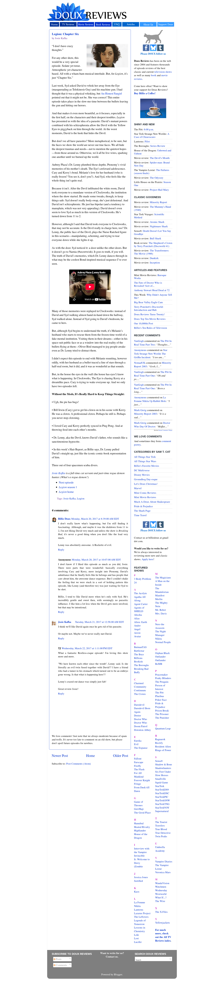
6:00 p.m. (149, 129)
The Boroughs (141, 665)
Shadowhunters (163, 768)
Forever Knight (142, 780)
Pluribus (159, 696)
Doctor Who (140, 719)
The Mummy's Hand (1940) (152, 208)
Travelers (160, 825)
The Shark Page (142, 510)
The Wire (160, 901)
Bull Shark (155, 238)
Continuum (140, 690)
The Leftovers (141, 916)
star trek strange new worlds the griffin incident (150, 353)
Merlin (158, 599)
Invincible (139, 855)
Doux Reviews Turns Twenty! (149, 314)
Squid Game (161, 782)
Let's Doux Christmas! (146, 484)
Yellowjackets (162, 922)
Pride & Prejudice (143, 506)
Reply (61, 549)
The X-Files (161, 912)
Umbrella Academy (160, 848)
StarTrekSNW (162, 800)
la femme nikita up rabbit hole (150, 399)
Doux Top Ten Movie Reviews (150, 319)
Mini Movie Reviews (145, 497)
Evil (136, 744)
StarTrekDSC (162, 793)
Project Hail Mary (159, 189)
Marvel (138, 488)
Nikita (158, 638)
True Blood (161, 829)
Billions (138, 658)
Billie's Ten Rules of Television (150, 328)
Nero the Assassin (159, 626)
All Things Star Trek (145, 457)
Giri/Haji (139, 809)
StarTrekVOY (162, 807)
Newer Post (60, 755)
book (153, 75)
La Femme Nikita (139, 904)
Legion (80, 498)
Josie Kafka (58, 473)
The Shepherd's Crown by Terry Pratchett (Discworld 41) (153, 244)
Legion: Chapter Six (65, 34)
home (66, 492)
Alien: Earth (140, 622)
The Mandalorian (162, 590)
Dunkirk (154, 258)
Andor (137, 625)
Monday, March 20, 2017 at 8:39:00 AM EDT (95, 518)
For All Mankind (139, 774)
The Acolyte (140, 593)
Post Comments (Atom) (78, 763)
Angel (137, 629)
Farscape (138, 762)
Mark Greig (140, 410)
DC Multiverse (142, 470)
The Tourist (161, 822)
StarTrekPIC (161, 797)
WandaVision (162, 883)
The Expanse (141, 747)
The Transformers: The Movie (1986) (151, 252)
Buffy (137, 672)
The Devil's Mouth (160, 158)
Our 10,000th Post (143, 323)
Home (90, 755)
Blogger (118, 974)
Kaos (136, 891)
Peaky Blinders (163, 678)
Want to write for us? (112, 953)
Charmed (139, 683)
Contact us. (112, 956)
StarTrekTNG (162, 804)
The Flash (139, 769)
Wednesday (161, 890)
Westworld (160, 894)
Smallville (160, 779)
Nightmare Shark (159, 226)
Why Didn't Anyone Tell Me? (153, 296)
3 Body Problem (142, 579)
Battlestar (139, 650)
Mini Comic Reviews (145, 492)
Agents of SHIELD (139, 609)
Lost (136, 938)
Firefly (137, 766)
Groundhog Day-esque (146, 479)
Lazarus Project (142, 913)
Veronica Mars (163, 872)
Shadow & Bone (163, 764)
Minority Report (158, 202)
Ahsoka (138, 614)
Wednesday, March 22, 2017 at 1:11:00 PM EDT (87, 648)
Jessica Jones (141, 877)
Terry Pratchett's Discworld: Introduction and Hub (148, 308)
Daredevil (139, 704)
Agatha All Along (140, 598)
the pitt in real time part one (153, 373)
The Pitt (159, 692)
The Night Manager (160, 633)
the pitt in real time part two (153, 342)
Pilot (147, 141)
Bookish (138, 661)
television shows (163, 71)
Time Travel (140, 515)
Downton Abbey (142, 730)
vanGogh (139, 341)
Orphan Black (162, 653)
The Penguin (161, 681)
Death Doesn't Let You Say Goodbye (152, 232)
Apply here (147, 559)
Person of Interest (160, 687)
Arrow (137, 632)
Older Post (120, 755)
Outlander (160, 656)
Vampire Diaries (163, 861)
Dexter (137, 715)
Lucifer (138, 942)
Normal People (163, 642)
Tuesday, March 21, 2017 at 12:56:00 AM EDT (99, 622)
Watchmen (160, 886)
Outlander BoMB (160, 662)
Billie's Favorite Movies (146, 465)
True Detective (163, 832)
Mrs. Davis (161, 613)
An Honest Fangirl (111, 93)
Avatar (137, 636)
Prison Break (162, 710)
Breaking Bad (141, 668)
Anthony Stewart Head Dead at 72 (152, 290)
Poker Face (161, 699)
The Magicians (163, 577)
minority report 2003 (145, 413)
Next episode (66, 482)
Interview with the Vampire (141, 850)
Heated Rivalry (142, 827)
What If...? (160, 897)
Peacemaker (161, 674)
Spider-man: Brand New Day (152, 164)
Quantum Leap (163, 728)
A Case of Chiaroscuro (151, 135)
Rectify (159, 743)
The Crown (140, 694)
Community (140, 686)
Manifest (159, 595)
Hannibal (139, 823)
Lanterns (138, 909)
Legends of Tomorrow (140, 922)
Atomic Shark (157, 222)
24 (135, 582)
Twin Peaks (161, 836)
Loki (136, 935)
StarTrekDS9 (162, 789)
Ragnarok (160, 739)
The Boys (139, 654)
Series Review (157, 146)
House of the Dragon (140, 835)
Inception (155, 262)
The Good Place (142, 812)
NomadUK (139, 362)
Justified (138, 881)
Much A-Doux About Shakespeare (152, 501)
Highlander (140, 830)
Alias (137, 618)
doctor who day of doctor (152, 424)
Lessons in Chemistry (139, 929)
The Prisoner (162, 714)
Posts (58, 959)
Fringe (137, 783)
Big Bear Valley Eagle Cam (148, 302)
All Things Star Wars (145, 461)
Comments (61, 965)
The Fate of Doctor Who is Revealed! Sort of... (148, 284)
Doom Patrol (140, 726)
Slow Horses (161, 775)
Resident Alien (163, 746)
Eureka (137, 740)
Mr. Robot (160, 610)
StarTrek (159, 786)
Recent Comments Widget (165, 430)
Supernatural (162, 811)
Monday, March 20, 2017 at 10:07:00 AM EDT (96, 559)
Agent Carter (141, 604)
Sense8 (159, 761)
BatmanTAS (140, 647)
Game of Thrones (138, 803)
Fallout (137, 758)
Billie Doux (64, 519)
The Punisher (162, 717)
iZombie (138, 866)
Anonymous (140, 350)
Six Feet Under (163, 771)
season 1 (68, 487)
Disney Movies (142, 474)
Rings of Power (163, 750)
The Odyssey (156, 177)
